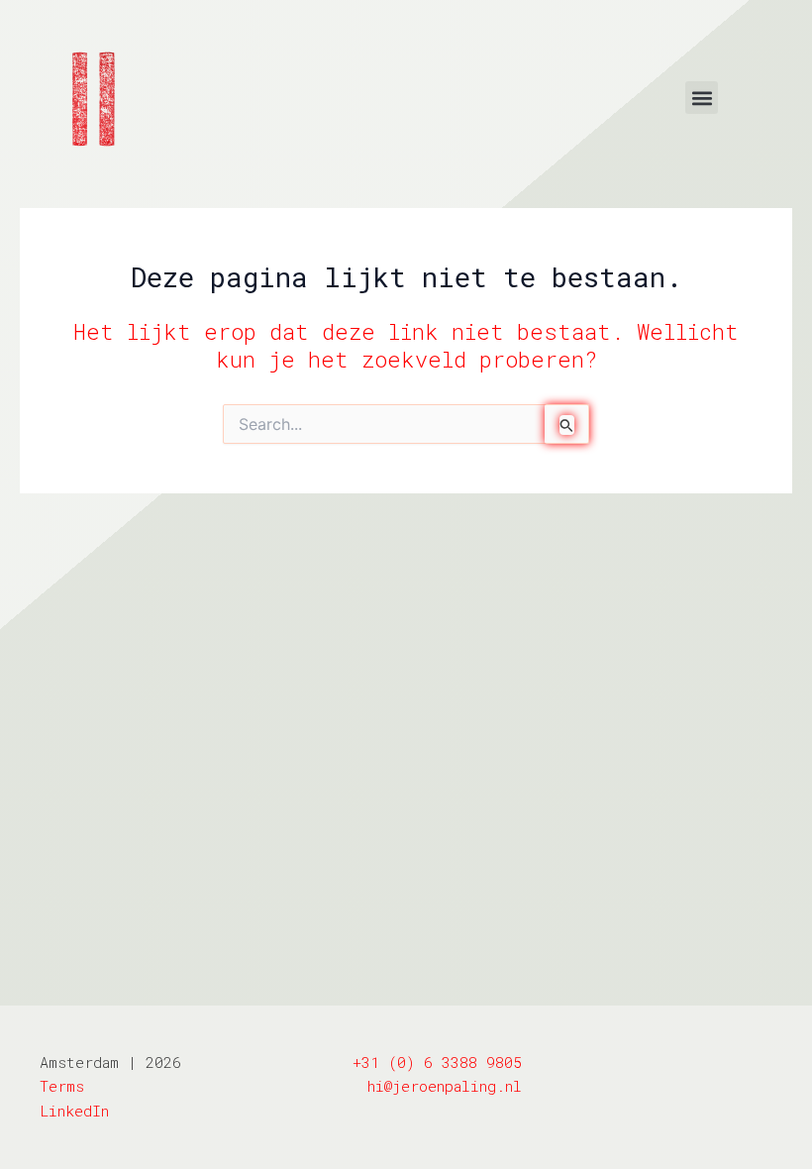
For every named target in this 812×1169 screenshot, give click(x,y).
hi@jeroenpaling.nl (444, 1086)
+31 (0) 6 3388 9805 (437, 1062)
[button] (701, 97)
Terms (62, 1086)
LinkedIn (74, 1110)
